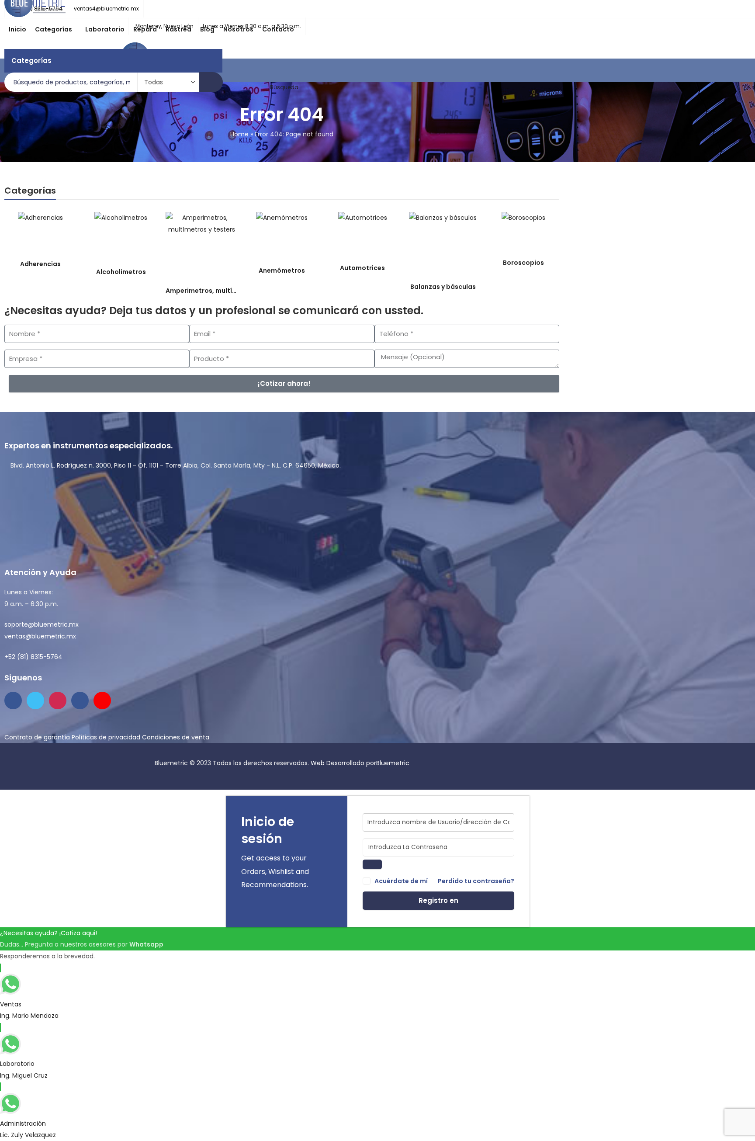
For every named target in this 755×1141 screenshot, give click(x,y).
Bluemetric (392, 763)
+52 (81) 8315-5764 (33, 656)
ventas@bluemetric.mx (40, 636)
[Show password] (372, 865)
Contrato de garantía (37, 737)
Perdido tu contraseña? (476, 881)
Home (239, 134)
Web (318, 763)
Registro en (438, 900)
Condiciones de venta (175, 737)
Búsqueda (211, 82)
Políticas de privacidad (106, 737)
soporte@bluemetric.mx (41, 624)
